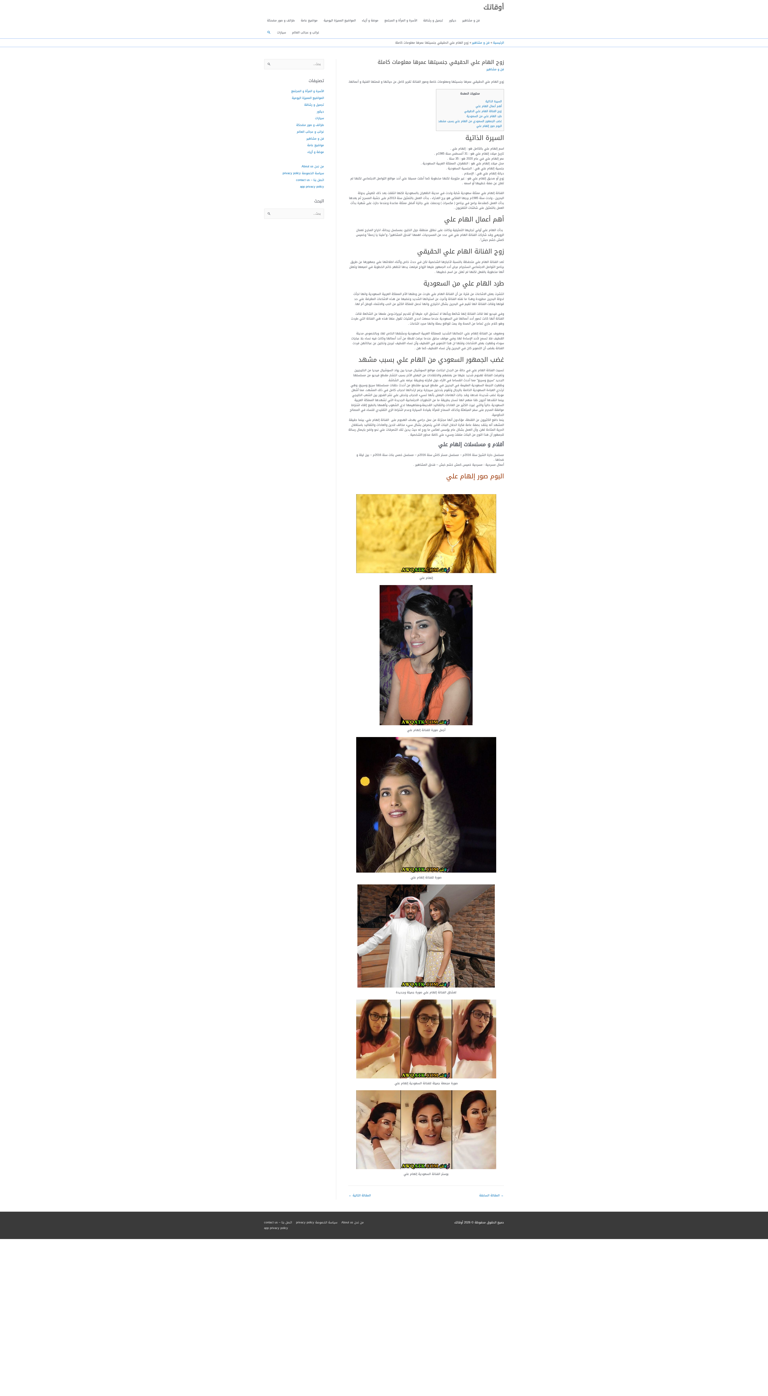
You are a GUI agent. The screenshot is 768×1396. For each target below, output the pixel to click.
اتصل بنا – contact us (310, 180)
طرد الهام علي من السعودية (484, 116)
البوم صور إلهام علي (489, 126)
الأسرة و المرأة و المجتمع (400, 20)
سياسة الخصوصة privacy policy (303, 173)
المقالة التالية (360, 1195)
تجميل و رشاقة (433, 20)
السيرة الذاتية (493, 101)
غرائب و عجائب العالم (305, 32)
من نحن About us (313, 166)
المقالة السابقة (491, 1195)
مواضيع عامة (309, 20)
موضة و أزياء (370, 20)
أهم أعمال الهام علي (489, 106)
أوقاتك (493, 7)
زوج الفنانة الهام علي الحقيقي (483, 111)
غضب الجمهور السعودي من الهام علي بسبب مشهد (470, 121)
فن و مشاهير (471, 20)
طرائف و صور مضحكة (281, 20)
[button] (269, 32)
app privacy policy (312, 186)
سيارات (281, 32)
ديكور (452, 20)
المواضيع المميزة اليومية (340, 20)
